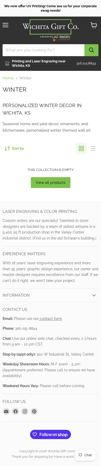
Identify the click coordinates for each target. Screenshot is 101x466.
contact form (50, 319)
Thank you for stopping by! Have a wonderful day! (51, 457)
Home (8, 78)
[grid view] (81, 148)
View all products (51, 183)
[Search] (91, 50)
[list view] (92, 148)
